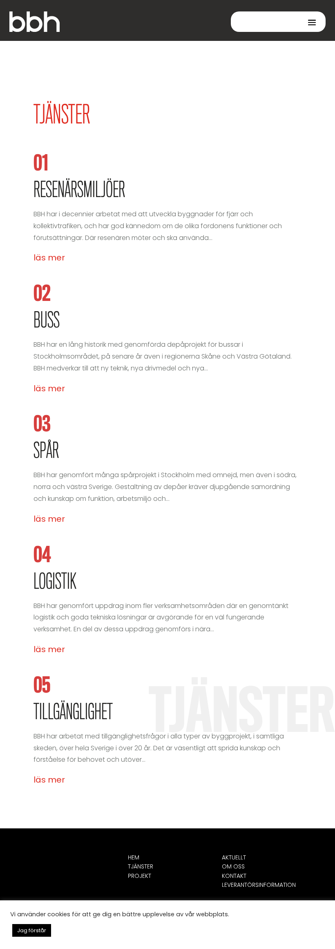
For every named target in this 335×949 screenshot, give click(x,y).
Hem (133, 857)
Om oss (233, 866)
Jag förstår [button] (31, 930)
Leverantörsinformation (259, 885)
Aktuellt (234, 857)
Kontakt (234, 876)
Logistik (55, 582)
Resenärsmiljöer (79, 191)
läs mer (49, 257)
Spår (46, 452)
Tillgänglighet (73, 713)
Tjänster (140, 866)
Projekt (139, 876)
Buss (47, 321)
